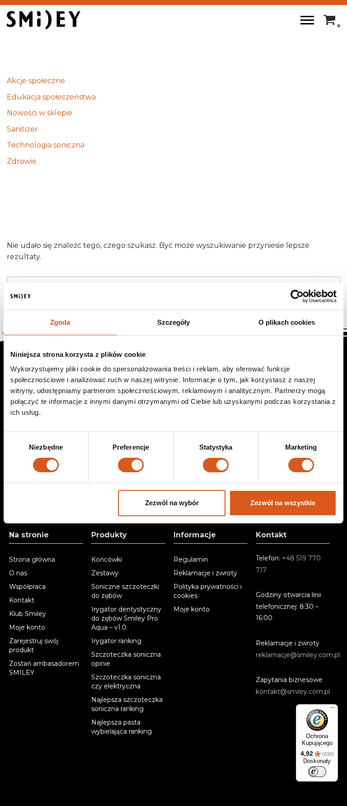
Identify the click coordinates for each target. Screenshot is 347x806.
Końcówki (106, 559)
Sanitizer (22, 129)
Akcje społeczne (36, 80)
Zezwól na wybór (172, 503)
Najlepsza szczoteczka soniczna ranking (127, 704)
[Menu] (332, 709)
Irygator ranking (116, 641)
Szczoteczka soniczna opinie (126, 659)
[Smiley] (43, 19)
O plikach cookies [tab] (286, 322)
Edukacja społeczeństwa (51, 97)
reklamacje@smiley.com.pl (298, 655)
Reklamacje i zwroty (205, 573)
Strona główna (32, 559)
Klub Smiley (27, 614)
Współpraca (27, 587)
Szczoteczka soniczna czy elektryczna (126, 681)
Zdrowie (22, 161)
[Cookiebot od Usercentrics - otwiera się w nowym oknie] (297, 296)
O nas (18, 573)
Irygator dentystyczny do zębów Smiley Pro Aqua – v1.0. (126, 618)
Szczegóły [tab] (173, 322)
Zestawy (104, 573)
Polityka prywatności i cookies (208, 591)
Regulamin (191, 559)
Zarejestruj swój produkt (33, 645)
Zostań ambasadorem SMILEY (44, 668)
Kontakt (21, 600)
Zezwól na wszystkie (282, 503)
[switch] (131, 465)
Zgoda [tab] (60, 322)
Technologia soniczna (45, 145)
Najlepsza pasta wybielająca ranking (121, 726)
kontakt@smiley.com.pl (293, 691)
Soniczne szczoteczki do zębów (125, 591)
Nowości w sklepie (39, 113)
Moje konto (27, 627)
